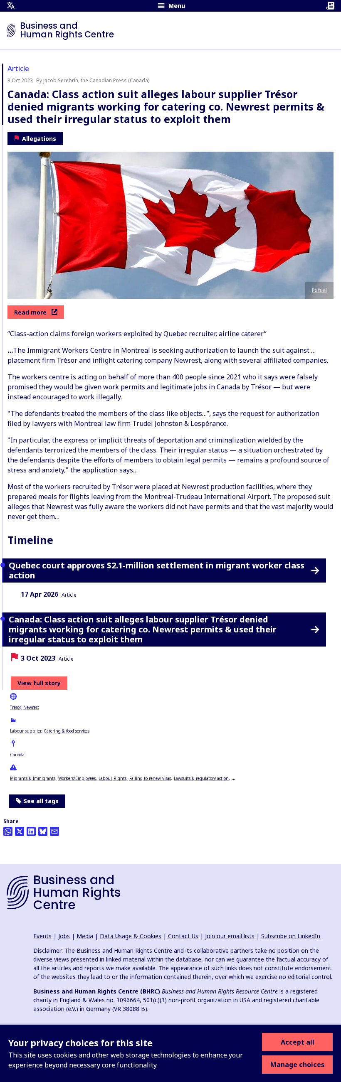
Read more (30, 312)
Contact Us (183, 936)
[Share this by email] (54, 831)
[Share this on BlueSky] (42, 831)
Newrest (31, 707)
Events (42, 936)
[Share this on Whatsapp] (7, 831)
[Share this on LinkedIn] (31, 831)
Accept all (297, 1042)
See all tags (41, 801)
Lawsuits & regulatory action (201, 778)
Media (85, 936)
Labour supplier (25, 731)
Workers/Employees (77, 778)
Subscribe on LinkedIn (290, 936)
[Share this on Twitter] (19, 831)
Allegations (39, 139)
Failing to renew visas (150, 778)
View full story (39, 683)
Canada (17, 754)
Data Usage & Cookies (130, 936)
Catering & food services (66, 731)
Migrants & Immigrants (32, 778)
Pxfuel (319, 290)
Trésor (15, 707)
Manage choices (297, 1064)
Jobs (64, 936)
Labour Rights (112, 778)
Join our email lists (230, 936)
